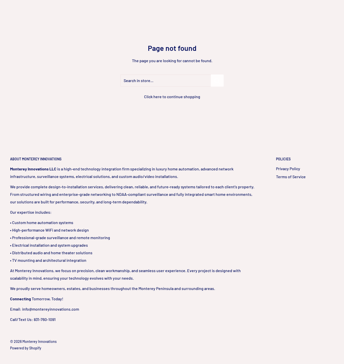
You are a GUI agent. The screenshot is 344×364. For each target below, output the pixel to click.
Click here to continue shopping (172, 96)
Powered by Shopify (25, 348)
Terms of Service (291, 176)
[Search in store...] (217, 81)
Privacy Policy (288, 168)
